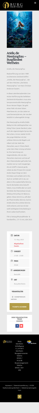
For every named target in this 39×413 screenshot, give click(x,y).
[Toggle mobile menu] (35, 3)
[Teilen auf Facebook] (17, 326)
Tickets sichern (19, 307)
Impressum (8, 385)
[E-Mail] (21, 326)
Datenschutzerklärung (21, 385)
